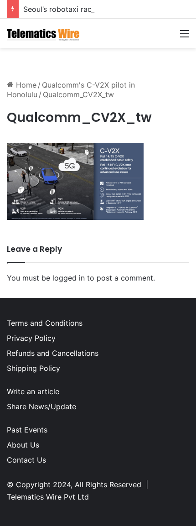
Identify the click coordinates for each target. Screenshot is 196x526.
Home (25, 84)
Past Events (27, 429)
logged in (68, 277)
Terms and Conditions (45, 323)
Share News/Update (41, 406)
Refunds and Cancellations (52, 353)
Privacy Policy (31, 338)
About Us (23, 444)
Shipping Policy (33, 368)
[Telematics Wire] (43, 33)
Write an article (33, 391)
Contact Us (26, 459)
